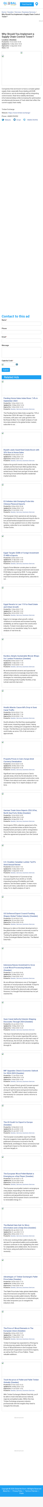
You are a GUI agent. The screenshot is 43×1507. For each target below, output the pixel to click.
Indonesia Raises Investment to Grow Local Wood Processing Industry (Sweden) (19, 967)
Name (4, 320)
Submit (5, 370)
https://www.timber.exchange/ (19, 113)
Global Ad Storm (21, 1489)
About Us (6, 1491)
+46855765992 (32, 120)
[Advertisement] (21, 217)
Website (8, 120)
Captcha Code (7, 361)
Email (4, 337)
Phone (4, 328)
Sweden (13, 409)
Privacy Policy (17, 1491)
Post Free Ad (27, 4)
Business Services (29, 409)
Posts (21, 1493)
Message (5, 345)
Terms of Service (31, 1491)
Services (19, 409)
